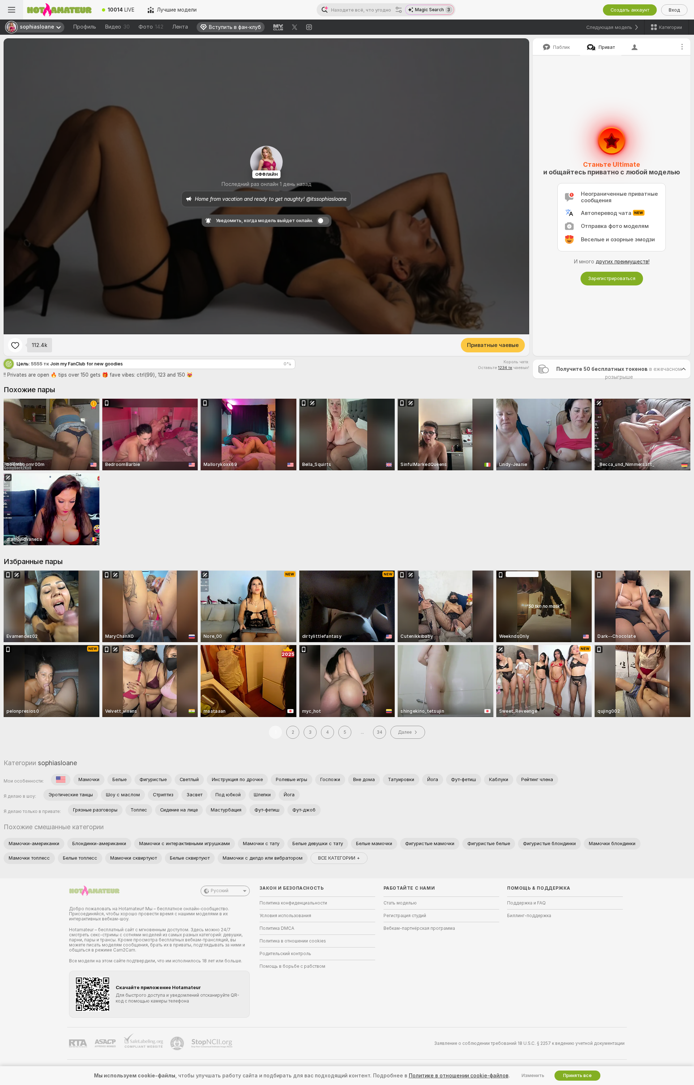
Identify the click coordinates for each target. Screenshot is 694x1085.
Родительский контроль (285, 953)
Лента (180, 27)
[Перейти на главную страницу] (59, 10)
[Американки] (60, 779)
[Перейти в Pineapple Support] (177, 1043)
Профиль (84, 27)
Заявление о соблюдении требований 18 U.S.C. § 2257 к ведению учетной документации (529, 1043)
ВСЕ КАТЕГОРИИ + (339, 858)
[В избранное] (15, 345)
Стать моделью (400, 903)
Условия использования (285, 915)
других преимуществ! (623, 261)
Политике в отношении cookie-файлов (459, 1075)
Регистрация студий (405, 915)
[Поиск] (399, 10)
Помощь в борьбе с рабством (292, 966)
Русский (219, 890)
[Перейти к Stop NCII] (212, 1043)
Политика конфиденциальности (293, 903)
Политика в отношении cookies (293, 941)
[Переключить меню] (11, 10)
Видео (117, 27)
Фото (150, 27)
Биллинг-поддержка (529, 915)
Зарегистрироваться (611, 278)
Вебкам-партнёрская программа (419, 928)
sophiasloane (57, 763)
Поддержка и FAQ (526, 903)
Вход (674, 10)
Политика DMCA (277, 928)
